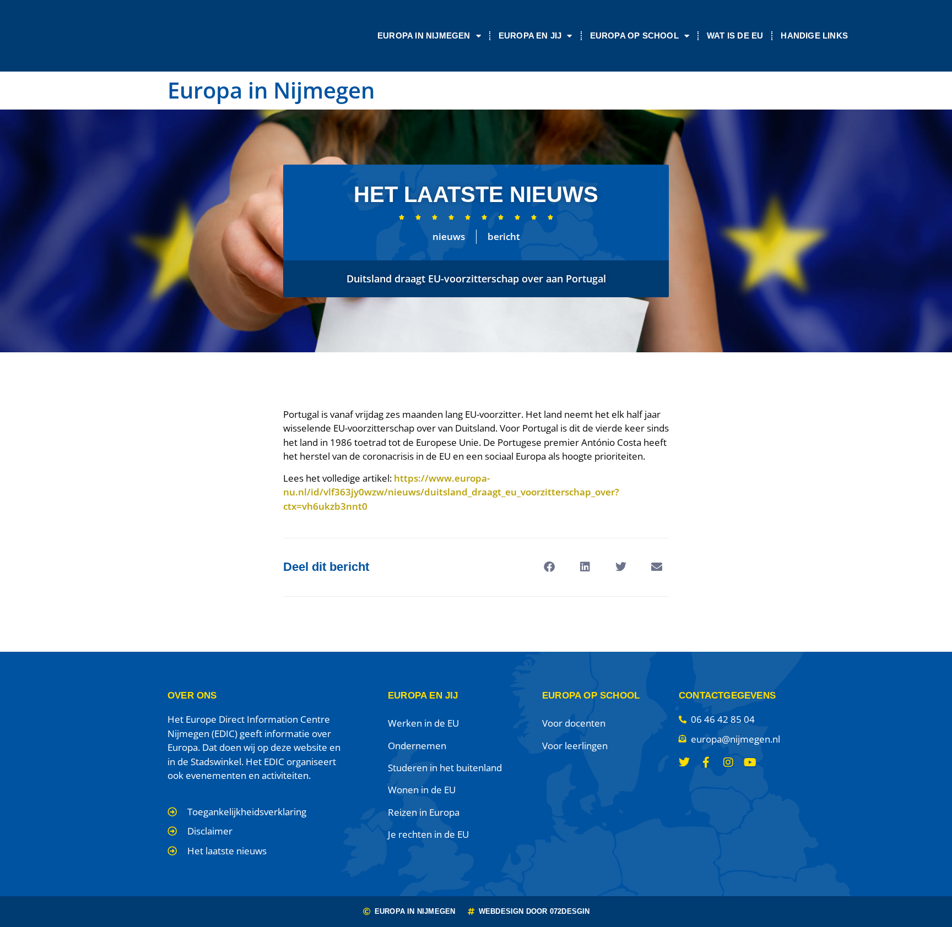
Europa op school (634, 35)
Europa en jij (530, 35)
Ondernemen (417, 745)
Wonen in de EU (422, 789)
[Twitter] (684, 762)
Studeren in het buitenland (445, 767)
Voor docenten (573, 723)
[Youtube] (750, 762)
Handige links (814, 35)
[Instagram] (728, 762)
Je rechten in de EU (428, 834)
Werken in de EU (423, 723)
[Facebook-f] (706, 762)
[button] (549, 567)
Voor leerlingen (575, 745)
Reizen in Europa (423, 812)
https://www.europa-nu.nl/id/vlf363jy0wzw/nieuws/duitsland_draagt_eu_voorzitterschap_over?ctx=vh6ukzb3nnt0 (451, 492)
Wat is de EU (735, 35)
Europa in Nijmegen (423, 35)
